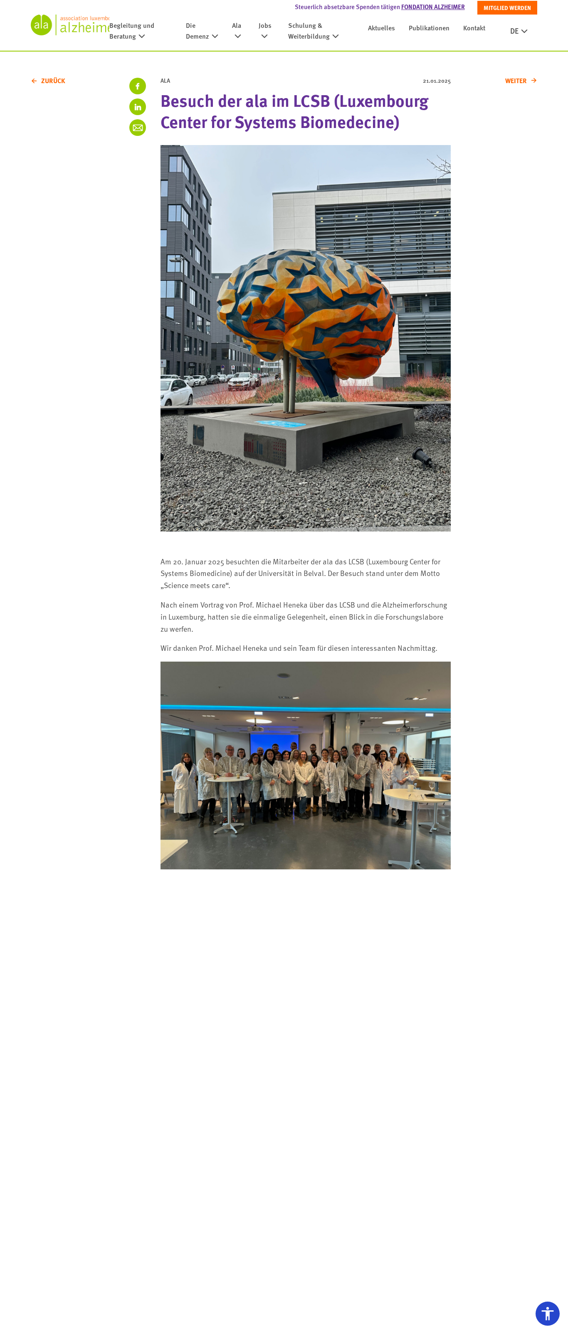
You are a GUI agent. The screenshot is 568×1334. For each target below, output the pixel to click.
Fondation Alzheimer (433, 6)
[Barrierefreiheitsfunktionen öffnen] (548, 1314)
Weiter (516, 81)
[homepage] (70, 25)
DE (514, 30)
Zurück (53, 81)
